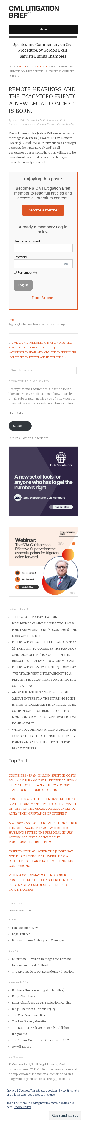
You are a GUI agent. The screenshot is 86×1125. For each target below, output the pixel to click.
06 (46, 66)
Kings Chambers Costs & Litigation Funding (41, 1002)
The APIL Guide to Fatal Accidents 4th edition (43, 971)
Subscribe (20, 426)
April (40, 66)
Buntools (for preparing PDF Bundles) (38, 990)
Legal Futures (21, 934)
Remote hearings (66, 124)
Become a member (43, 210)
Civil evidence (50, 120)
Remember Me (27, 272)
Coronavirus (28, 124)
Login (12, 319)
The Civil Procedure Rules (30, 1015)
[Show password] (66, 263)
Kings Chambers (23, 996)
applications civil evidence (30, 324)
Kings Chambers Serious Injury (33, 1009)
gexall (34, 120)
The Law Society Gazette (29, 1021)
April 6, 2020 (16, 120)
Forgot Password (43, 297)
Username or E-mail (27, 241)
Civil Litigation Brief (34, 11)
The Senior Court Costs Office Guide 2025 (41, 1040)
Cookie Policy (22, 1107)
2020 (31, 66)
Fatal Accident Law (25, 928)
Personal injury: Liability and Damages (38, 940)
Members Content (45, 124)
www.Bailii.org (21, 1046)
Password (20, 257)
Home (22, 66)
